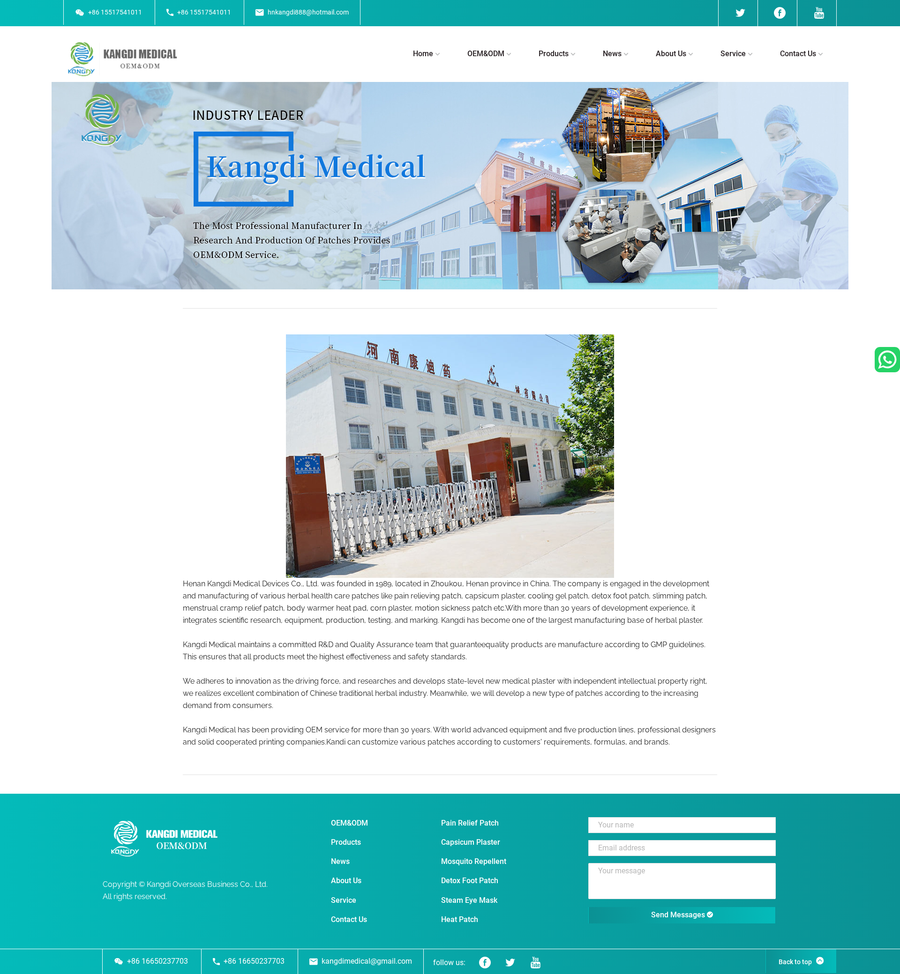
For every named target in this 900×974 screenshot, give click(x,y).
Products (554, 53)
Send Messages (679, 914)
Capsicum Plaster (470, 842)
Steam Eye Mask (469, 900)
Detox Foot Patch (469, 880)
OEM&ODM (485, 53)
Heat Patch (459, 919)
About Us (671, 53)
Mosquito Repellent (473, 861)
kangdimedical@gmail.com (367, 961)
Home (423, 53)
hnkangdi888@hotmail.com (308, 12)
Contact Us (798, 53)
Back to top (795, 962)
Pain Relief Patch (470, 823)
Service (733, 53)
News (612, 53)
